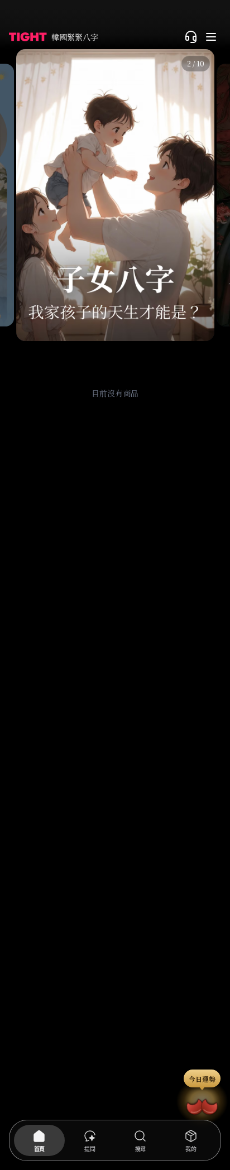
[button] (115, 195)
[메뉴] (211, 37)
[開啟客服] (191, 37)
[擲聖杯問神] (202, 1104)
